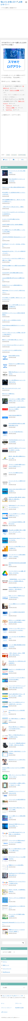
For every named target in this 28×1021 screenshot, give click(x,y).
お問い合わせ (4, 1012)
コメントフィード (7, 968)
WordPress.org (6, 972)
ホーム (2, 1003)
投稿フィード (6, 965)
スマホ (8, 154)
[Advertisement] (14, 24)
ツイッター (14, 154)
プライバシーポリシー (6, 1007)
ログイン (5, 961)
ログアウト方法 (22, 154)
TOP (12, 995)
